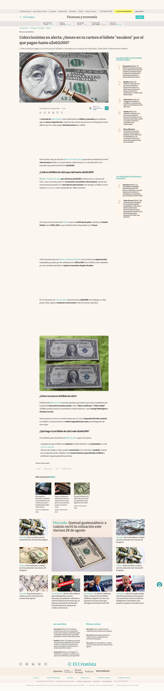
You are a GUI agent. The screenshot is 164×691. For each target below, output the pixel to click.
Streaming (72, 11)
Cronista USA (23, 28)
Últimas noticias (25, 11)
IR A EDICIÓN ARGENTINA (123, 11)
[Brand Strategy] (79, 671)
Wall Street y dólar (40, 11)
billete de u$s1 (55, 403)
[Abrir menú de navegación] (20, 17)
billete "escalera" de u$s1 (51, 179)
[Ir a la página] (29, 17)
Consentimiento (107, 681)
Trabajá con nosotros (124, 677)
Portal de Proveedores (104, 677)
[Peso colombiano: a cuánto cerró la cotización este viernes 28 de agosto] (130, 527)
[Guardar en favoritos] (107, 108)
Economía (52, 11)
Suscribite (70, 677)
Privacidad (96, 681)
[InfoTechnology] (103, 671)
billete (49, 28)
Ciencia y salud (90, 11)
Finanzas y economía (37, 28)
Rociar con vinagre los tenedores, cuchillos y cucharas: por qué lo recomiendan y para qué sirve (133, 103)
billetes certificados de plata (70, 259)
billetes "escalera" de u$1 (73, 159)
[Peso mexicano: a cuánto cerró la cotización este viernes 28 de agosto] (33, 555)
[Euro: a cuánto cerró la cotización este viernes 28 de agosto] (33, 527)
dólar (57, 468)
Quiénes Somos (85, 677)
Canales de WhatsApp (53, 677)
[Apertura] (57, 671)
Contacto (36, 677)
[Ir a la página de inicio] (82, 664)
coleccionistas (56, 119)
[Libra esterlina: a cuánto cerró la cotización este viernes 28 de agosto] (130, 555)
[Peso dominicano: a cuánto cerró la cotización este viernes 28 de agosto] (33, 583)
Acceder (139, 17)
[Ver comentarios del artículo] (62, 113)
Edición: (138, 11)
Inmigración (62, 11)
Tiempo (80, 11)
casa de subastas (47, 447)
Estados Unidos (66, 468)
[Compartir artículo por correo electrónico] (57, 113)
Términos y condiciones (84, 681)
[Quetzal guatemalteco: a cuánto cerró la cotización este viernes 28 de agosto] (82, 554)
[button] (159, 584)
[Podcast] (89, 672)
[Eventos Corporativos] (68, 671)
